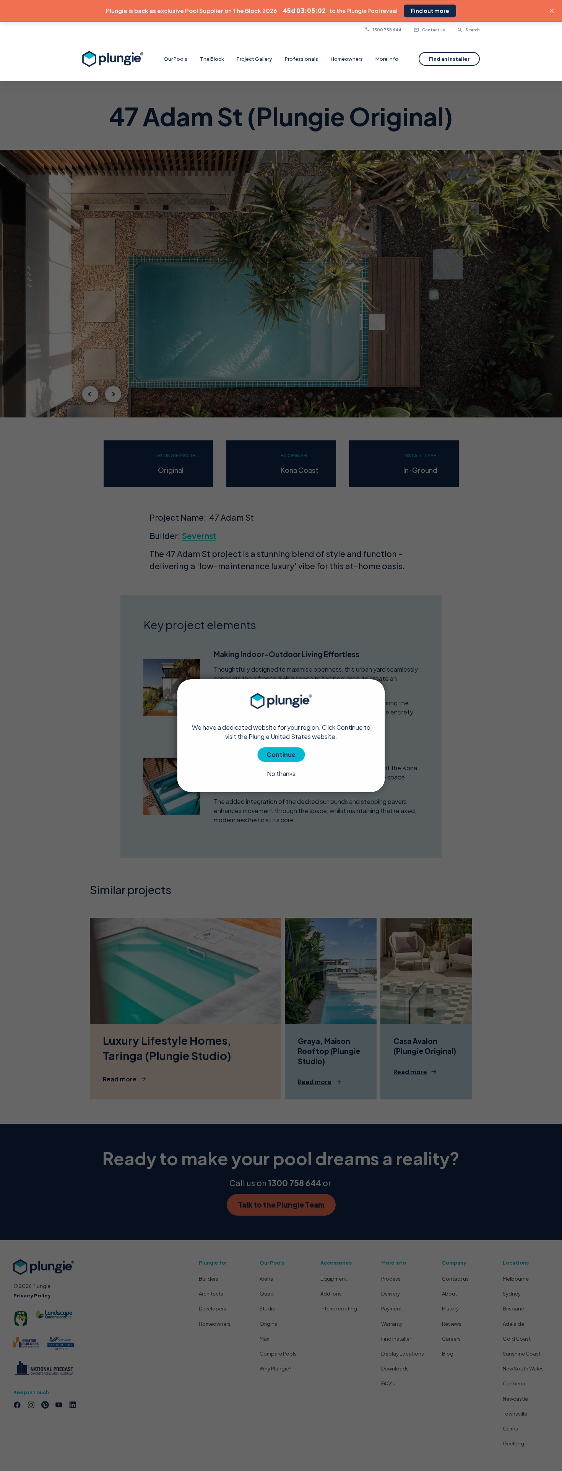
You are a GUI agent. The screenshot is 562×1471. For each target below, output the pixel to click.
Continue (281, 754)
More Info (386, 59)
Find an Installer (449, 59)
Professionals (301, 59)
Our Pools (175, 59)
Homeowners (347, 59)
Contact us (433, 30)
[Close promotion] (551, 10)
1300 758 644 (387, 30)
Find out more (430, 10)
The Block (212, 59)
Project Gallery (254, 59)
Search (472, 30)
